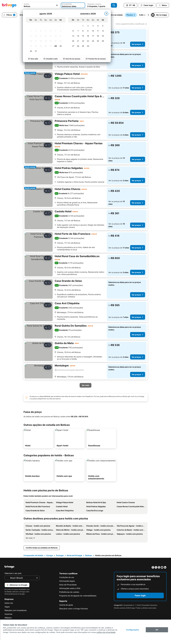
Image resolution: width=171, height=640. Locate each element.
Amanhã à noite (52, 59)
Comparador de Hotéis (33, 555)
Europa (49, 555)
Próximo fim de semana (97, 59)
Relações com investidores (16, 610)
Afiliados (8, 618)
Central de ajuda (66, 605)
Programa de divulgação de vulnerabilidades (77, 596)
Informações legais (67, 581)
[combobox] (41, 6)
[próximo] (106, 13)
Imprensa (8, 614)
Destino (26, 4)
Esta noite (34, 59)
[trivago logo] (9, 5)
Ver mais (29, 538)
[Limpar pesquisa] (57, 5)
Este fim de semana (73, 59)
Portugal (60, 555)
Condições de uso (66, 577)
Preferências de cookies (69, 592)
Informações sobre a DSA (69, 588)
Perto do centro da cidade (111, 15)
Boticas (88, 555)
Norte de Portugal (74, 555)
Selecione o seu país (13, 573)
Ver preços (136, 44)
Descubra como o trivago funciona (73, 608)
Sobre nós (9, 603)
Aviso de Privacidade (68, 585)
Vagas (7, 607)
